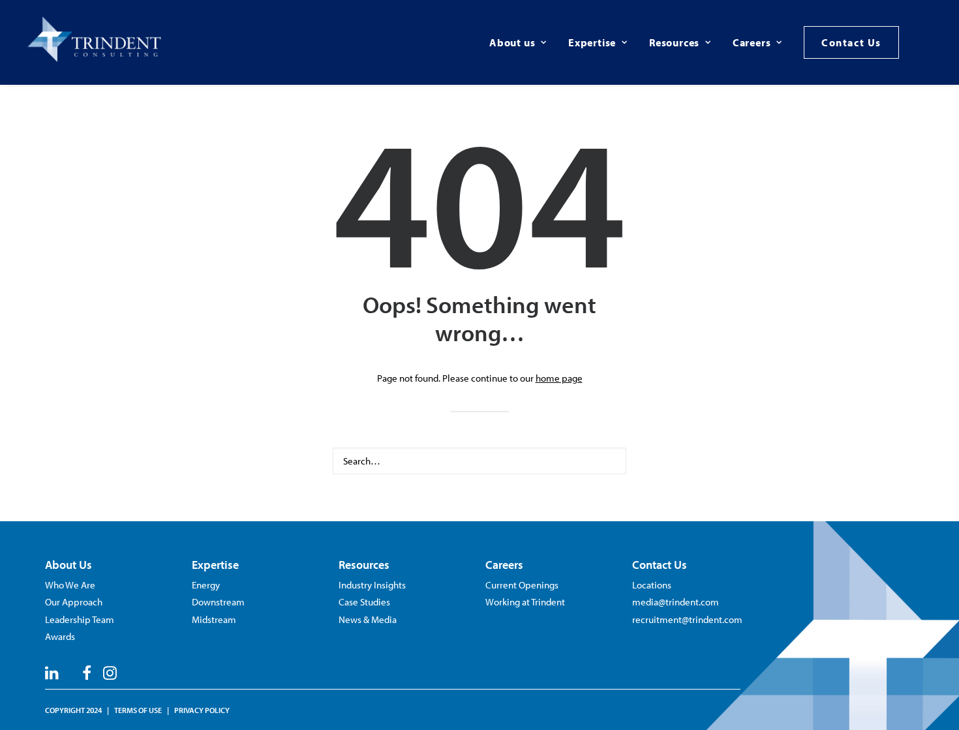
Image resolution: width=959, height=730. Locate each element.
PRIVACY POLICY (202, 710)
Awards (60, 636)
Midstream (214, 619)
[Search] (479, 461)
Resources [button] (674, 42)
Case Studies (364, 602)
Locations (651, 585)
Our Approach (73, 602)
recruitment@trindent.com (687, 619)
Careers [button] (752, 42)
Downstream (218, 602)
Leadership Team (79, 619)
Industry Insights (372, 585)
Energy (206, 585)
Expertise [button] (592, 42)
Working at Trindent (525, 602)
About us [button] (512, 42)
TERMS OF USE (138, 710)
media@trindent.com (675, 602)
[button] (931, 42)
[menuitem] (518, 42)
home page (559, 378)
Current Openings (521, 585)
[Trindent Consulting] (97, 42)
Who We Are (70, 585)
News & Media (368, 619)
